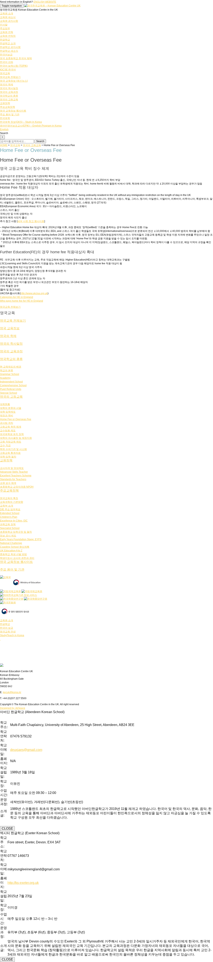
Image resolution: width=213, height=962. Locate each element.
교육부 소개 (6, 505)
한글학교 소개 (8, 43)
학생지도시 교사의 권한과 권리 (17, 558)
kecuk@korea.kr (12, 692)
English (4, 129)
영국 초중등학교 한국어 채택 (16, 58)
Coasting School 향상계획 (14, 546)
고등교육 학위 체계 (10, 426)
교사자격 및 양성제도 (12, 468)
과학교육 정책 (8, 524)
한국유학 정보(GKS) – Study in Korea (21, 122)
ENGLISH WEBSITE (44, 1)
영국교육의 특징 (9, 498)
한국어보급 (6, 54)
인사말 (3, 24)
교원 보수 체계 (8, 483)
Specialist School (10, 528)
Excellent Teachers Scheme (15, 475)
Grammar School (9, 374)
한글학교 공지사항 (10, 47)
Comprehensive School (13, 385)
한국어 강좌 (6, 62)
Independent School (11, 381)
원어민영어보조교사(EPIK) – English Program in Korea (31, 125)
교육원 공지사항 (9, 21)
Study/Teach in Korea (12, 635)
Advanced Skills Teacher (14, 471)
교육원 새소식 (8, 17)
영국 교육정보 (10, 328)
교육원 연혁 (6, 32)
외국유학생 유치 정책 (12, 434)
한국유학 (5, 118)
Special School (8, 392)
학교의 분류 (6, 370)
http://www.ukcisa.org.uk (34, 293)
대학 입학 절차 (8, 456)
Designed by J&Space (12, 708)
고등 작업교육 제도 (10, 441)
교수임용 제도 (8, 430)
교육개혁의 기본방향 (11, 502)
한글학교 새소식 (9, 50)
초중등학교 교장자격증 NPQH (16, 486)
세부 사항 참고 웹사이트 (30, 221)
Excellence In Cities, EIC (14, 520)
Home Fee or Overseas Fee (15, 419)
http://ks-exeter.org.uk (23, 882)
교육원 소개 (6, 13)
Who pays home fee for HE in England (21, 300)
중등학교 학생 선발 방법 (13, 554)
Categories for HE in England (16, 297)
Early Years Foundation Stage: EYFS (20, 539)
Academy (5, 377)
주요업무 (5, 28)
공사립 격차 (6, 423)
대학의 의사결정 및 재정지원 (16, 438)
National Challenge (11, 543)
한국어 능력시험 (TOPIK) (14, 65)
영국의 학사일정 (9, 88)
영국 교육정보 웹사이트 (13, 110)
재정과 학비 (6, 415)
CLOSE (7, 828)
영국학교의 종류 (9, 95)
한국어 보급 (6, 627)
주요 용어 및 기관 (9, 114)
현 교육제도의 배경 (10, 366)
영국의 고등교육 (9, 99)
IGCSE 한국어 (8, 69)
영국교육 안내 (8, 631)
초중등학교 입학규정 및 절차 (16, 531)
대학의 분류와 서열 (10, 408)
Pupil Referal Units (10, 389)
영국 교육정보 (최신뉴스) (14, 80)
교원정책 (5, 103)
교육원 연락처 (8, 35)
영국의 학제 (6, 84)
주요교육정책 (7, 107)
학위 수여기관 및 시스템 (13, 449)
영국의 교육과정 (9, 92)
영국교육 (5, 73)
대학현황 (5, 404)
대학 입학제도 (8, 411)
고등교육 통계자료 (10, 452)
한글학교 (5, 39)
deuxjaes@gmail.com (26, 750)
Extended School (9, 513)
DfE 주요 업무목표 (10, 509)
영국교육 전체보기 (10, 77)
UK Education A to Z (11, 550)
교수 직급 (5, 445)
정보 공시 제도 (8, 535)
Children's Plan (8, 516)
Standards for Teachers (13, 479)
